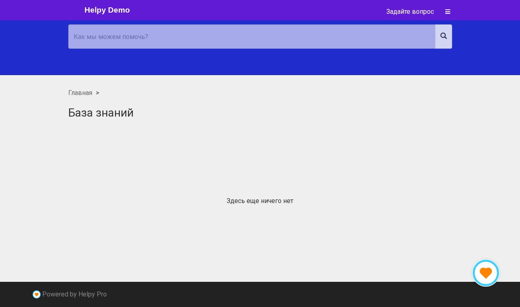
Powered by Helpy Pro (74, 294)
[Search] (443, 36)
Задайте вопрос (410, 11)
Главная (80, 93)
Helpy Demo (107, 10)
